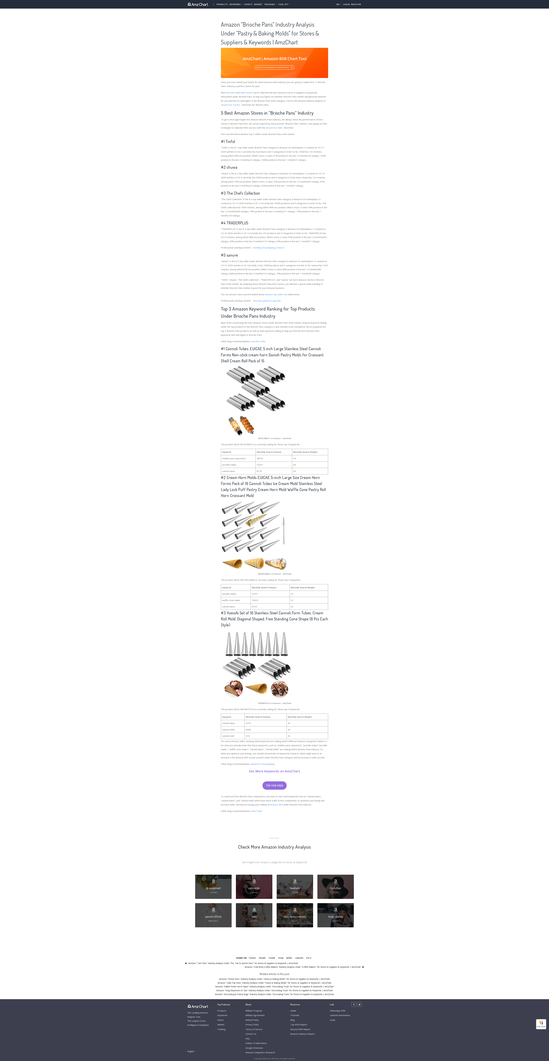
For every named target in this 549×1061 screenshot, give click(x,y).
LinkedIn (299, 957)
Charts (248, 4)
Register (356, 4)
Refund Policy (252, 1019)
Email (280, 957)
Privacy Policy (252, 1024)
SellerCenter (246, 92)
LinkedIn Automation (340, 1015)
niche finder (256, 811)
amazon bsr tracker (230, 104)
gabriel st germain (272, 300)
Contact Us (250, 1033)
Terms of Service (253, 1029)
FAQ (247, 1038)
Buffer (289, 957)
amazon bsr (271, 127)
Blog (292, 1019)
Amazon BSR (276, 804)
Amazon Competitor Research (260, 1052)
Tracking (221, 1029)
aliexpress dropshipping (263, 763)
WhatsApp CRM (337, 1010)
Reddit (262, 957)
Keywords (222, 1015)
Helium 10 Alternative (256, 1043)
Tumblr (271, 957)
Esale (332, 1019)
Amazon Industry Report (302, 1033)
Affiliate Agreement (255, 1015)
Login (346, 4)
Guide (293, 1010)
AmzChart (230, 92)
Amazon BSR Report (300, 1029)
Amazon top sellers (274, 294)
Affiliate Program (253, 1010)
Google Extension (254, 1047)
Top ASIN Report (298, 1024)
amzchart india (258, 341)
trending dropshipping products (268, 247)
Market (258, 4)
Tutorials (294, 1015)
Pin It (308, 957)
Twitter (252, 957)
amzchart (257, 300)
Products (222, 4)
